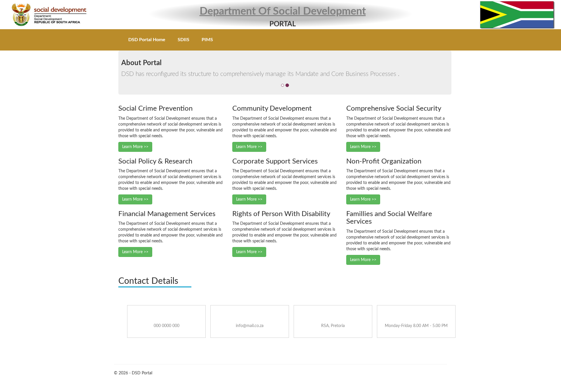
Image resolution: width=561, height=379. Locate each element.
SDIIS (183, 39)
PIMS (207, 39)
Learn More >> (135, 147)
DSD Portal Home (146, 39)
